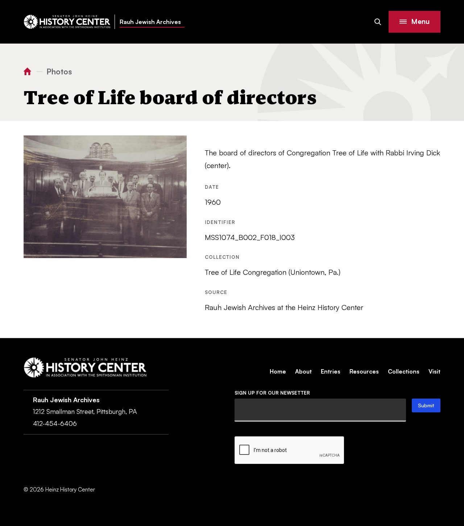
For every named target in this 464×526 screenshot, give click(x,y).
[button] (414, 22)
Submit (426, 405)
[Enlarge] (177, 144)
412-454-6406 (55, 423)
